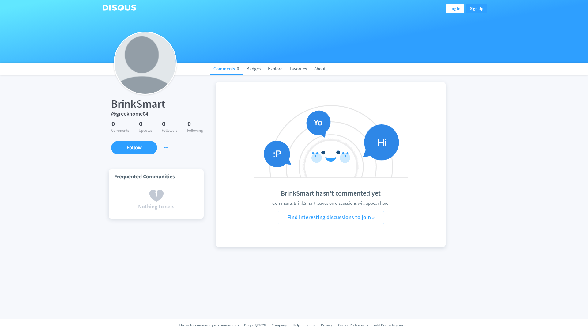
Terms (310, 325)
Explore (275, 68)
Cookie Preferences (353, 325)
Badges (254, 68)
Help (296, 325)
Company (279, 325)
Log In (455, 8)
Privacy (326, 325)
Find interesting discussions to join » (331, 217)
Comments (226, 68)
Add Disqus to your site (391, 325)
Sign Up (476, 8)
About (320, 68)
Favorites (298, 68)
